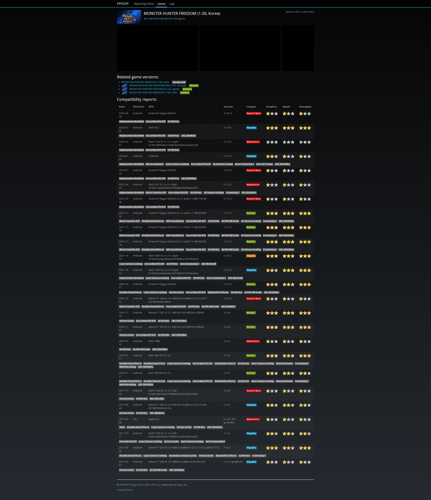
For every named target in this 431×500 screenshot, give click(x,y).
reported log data (158, 18)
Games (161, 3)
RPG (297, 11)
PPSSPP (123, 4)
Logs (172, 3)
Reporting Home (144, 3)
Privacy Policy (124, 489)
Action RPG (307, 11)
